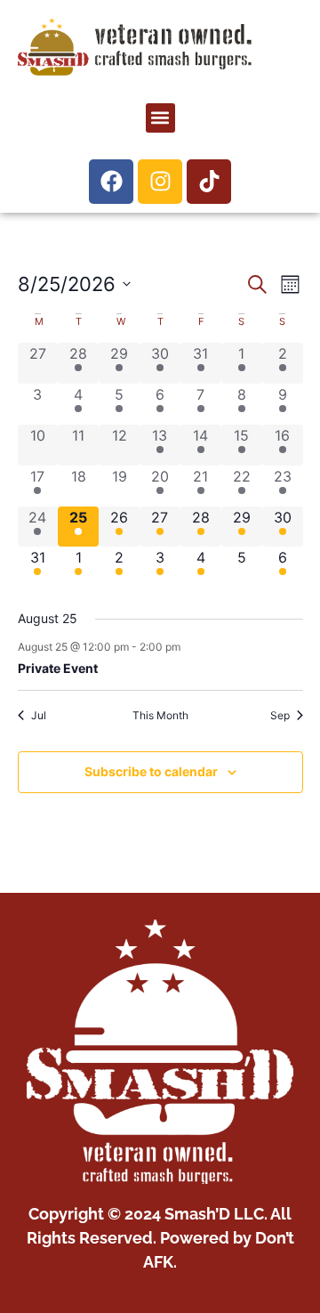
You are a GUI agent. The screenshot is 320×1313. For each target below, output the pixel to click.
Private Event (58, 668)
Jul (38, 715)
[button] (160, 118)
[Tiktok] (209, 181)
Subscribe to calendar (151, 771)
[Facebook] (111, 181)
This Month (160, 715)
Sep (280, 715)
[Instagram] (160, 181)
